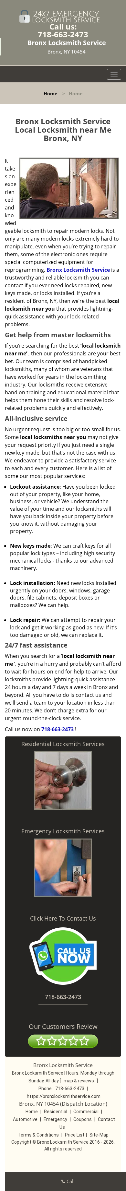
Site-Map (99, 1134)
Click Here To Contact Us (63, 918)
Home (50, 93)
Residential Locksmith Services (63, 744)
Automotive (25, 1119)
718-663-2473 (63, 34)
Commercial (86, 1111)
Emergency (55, 1119)
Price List (74, 1134)
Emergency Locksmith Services (63, 831)
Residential (55, 1111)
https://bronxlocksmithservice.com (63, 1096)
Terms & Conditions (38, 1134)
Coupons (82, 1119)
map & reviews (79, 1080)
